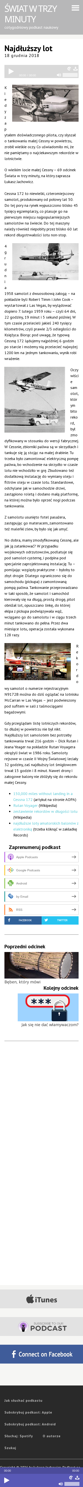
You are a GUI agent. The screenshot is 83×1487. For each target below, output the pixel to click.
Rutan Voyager (25, 805)
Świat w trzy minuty (30, 13)
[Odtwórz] (6, 1480)
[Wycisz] (61, 1484)
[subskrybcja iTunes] (41, 1298)
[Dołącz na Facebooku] (41, 1354)
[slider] (71, 1484)
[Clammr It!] (71, 1477)
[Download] (77, 1477)
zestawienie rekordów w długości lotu (45, 811)
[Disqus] (41, 1110)
